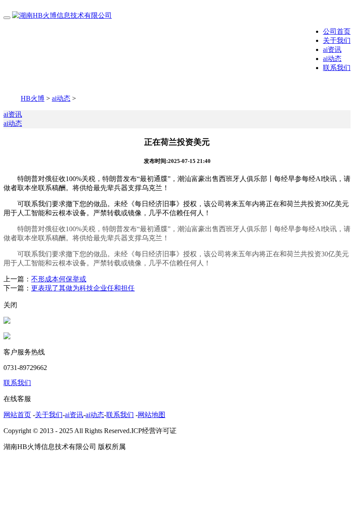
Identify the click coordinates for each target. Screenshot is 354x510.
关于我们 (337, 40)
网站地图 (151, 414)
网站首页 (17, 414)
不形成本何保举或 (58, 279)
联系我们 (337, 67)
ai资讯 (332, 49)
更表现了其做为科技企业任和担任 (83, 288)
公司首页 (337, 31)
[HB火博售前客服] (6, 321)
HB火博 (32, 98)
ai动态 (332, 58)
